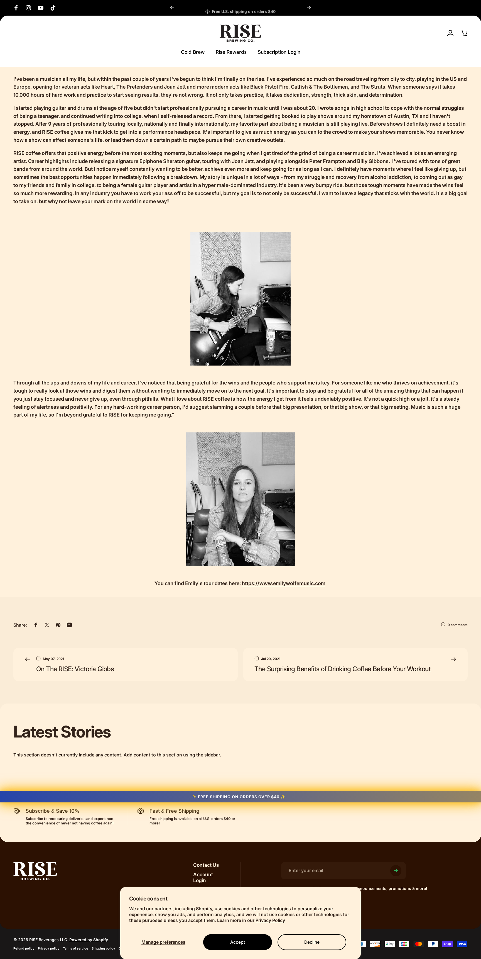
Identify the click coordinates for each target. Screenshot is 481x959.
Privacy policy (49, 948)
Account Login (203, 877)
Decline (312, 942)
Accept (237, 942)
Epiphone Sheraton (162, 161)
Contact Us (206, 865)
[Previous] (172, 8)
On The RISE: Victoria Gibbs (75, 669)
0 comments (458, 625)
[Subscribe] (395, 870)
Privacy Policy (270, 920)
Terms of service (75, 948)
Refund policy (24, 948)
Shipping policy (103, 948)
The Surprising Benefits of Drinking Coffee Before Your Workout (342, 669)
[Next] (309, 8)
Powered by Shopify (88, 939)
